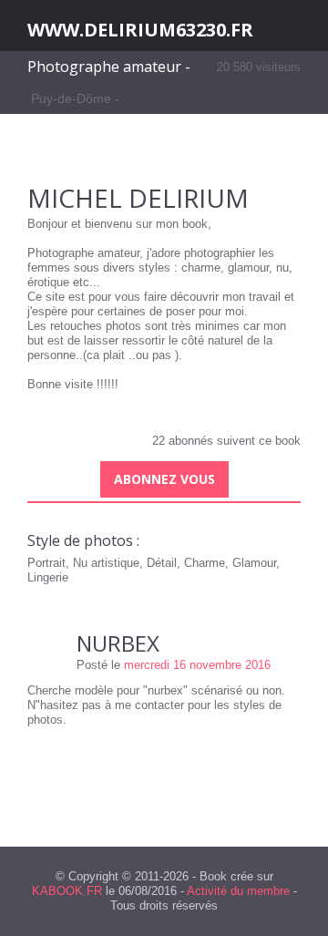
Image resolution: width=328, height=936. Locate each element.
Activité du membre (238, 891)
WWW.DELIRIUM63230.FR (140, 30)
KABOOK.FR (67, 891)
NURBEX (118, 643)
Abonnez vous (164, 479)
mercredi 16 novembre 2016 (197, 665)
